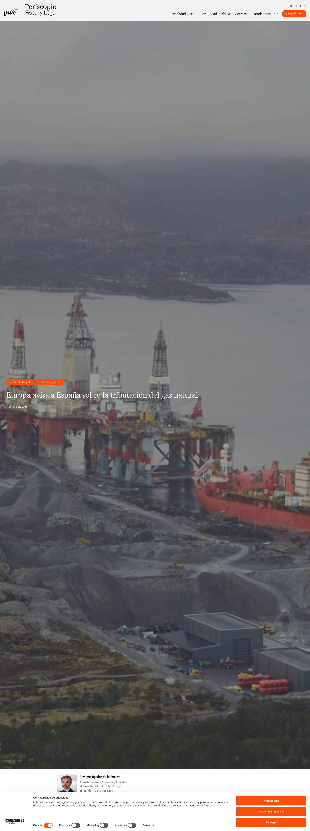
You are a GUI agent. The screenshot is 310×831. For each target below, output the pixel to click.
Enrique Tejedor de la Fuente (100, 777)
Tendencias (262, 14)
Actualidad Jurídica (215, 14)
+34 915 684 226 (103, 790)
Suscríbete (294, 14)
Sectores (241, 14)
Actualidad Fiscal (182, 14)
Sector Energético (49, 382)
